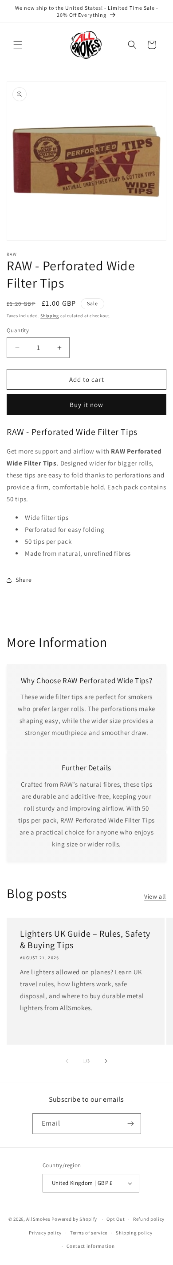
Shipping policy (134, 1233)
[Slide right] (106, 1061)
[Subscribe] (131, 1123)
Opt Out (115, 1219)
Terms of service (88, 1233)
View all (155, 896)
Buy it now (86, 404)
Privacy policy (45, 1233)
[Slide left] (67, 1061)
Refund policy (149, 1219)
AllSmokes (38, 1219)
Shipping (49, 316)
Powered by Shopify (74, 1219)
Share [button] (24, 580)
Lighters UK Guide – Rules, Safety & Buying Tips (85, 939)
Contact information (90, 1246)
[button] (18, 44)
